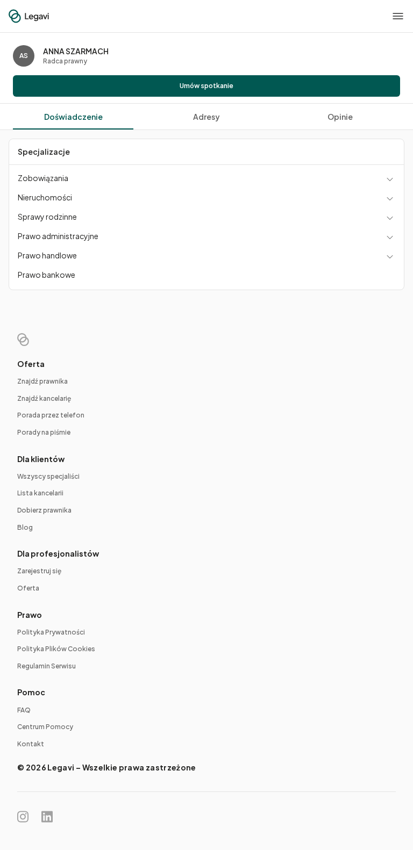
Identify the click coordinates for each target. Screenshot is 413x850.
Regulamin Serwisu (46, 666)
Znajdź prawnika (42, 381)
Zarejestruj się (39, 571)
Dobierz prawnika (44, 510)
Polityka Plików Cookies (56, 649)
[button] (397, 16)
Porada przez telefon (50, 415)
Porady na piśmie (43, 432)
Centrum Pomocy (45, 727)
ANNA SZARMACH (76, 51)
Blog (25, 527)
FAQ (24, 710)
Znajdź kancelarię (44, 398)
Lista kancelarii (40, 493)
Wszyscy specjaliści (48, 476)
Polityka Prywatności (51, 632)
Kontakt (30, 744)
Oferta (28, 588)
